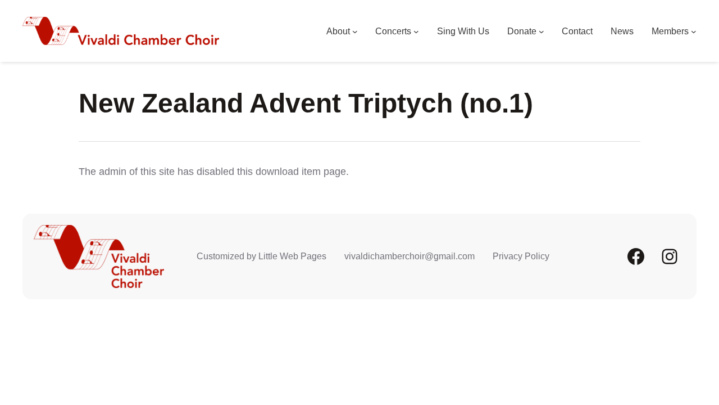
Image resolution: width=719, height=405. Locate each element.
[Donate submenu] (541, 31)
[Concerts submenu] (416, 31)
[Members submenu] (694, 31)
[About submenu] (355, 31)
